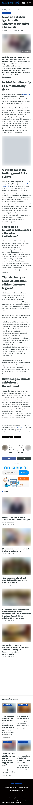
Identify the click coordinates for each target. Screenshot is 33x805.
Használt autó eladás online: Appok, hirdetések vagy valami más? (8, 759)
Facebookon (23, 432)
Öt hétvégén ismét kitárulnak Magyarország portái (16, 550)
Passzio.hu (19, 427)
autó (4, 437)
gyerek (10, 437)
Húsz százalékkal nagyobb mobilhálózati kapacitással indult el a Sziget (14, 580)
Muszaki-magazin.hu (16, 790)
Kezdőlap (4, 9)
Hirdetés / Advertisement (16, 801)
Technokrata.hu (10, 787)
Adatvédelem (27, 801)
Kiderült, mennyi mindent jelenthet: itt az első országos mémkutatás (16, 519)
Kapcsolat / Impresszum (6, 801)
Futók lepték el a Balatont (23, 717)
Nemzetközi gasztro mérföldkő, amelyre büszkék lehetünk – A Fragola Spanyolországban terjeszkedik (15, 649)
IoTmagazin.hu (23, 787)
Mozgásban (12, 9)
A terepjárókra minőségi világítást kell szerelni (23, 758)
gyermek (17, 437)
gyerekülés (26, 94)
